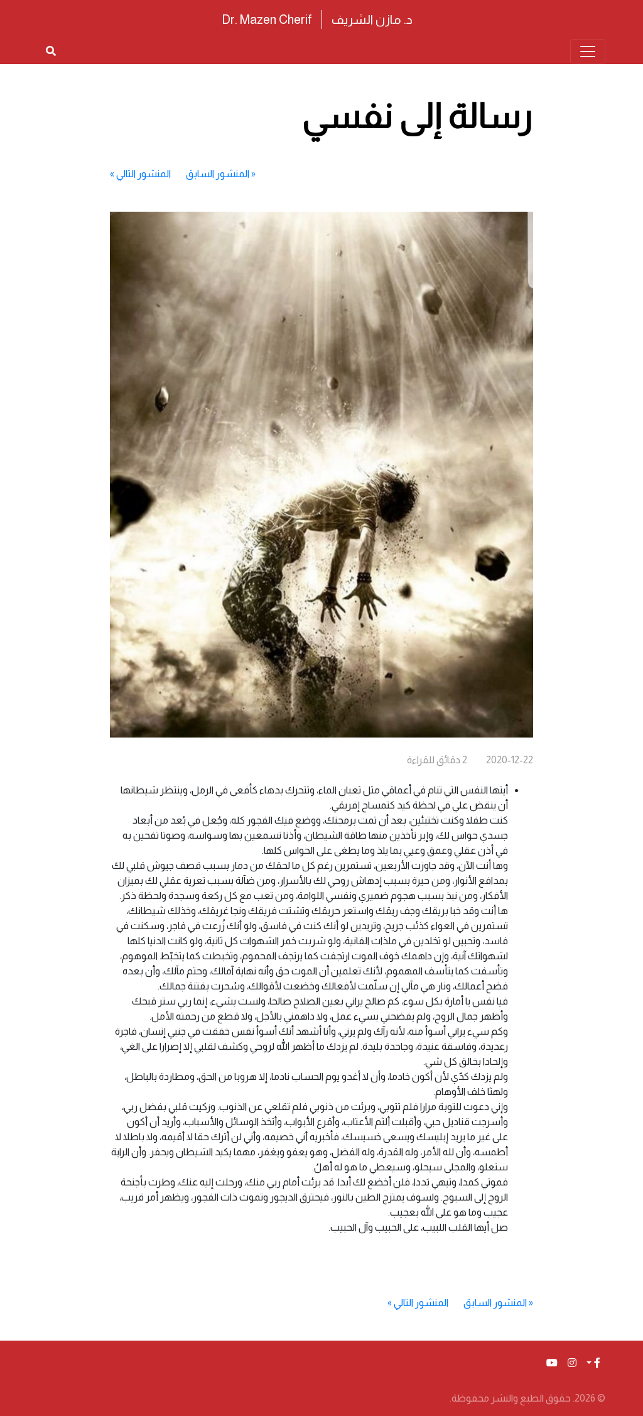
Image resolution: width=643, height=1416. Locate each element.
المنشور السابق (217, 173)
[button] (593, 1363)
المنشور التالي (143, 173)
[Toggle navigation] (587, 51)
